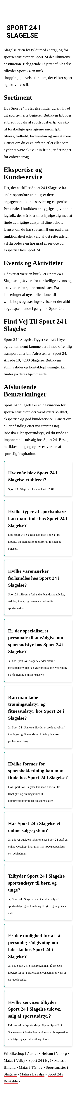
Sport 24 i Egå (39, 1060)
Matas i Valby (14, 1060)
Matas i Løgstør (32, 1074)
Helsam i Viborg (54, 1053)
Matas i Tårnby (31, 1067)
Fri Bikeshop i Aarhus (21, 1053)
